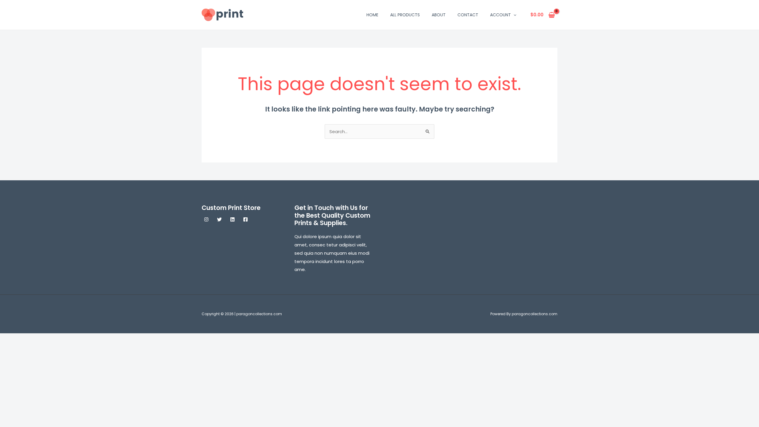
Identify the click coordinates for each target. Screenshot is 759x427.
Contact (467, 15)
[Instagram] (206, 219)
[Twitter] (219, 219)
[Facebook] (245, 219)
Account (500, 15)
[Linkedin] (232, 219)
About (439, 15)
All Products (405, 15)
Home (372, 15)
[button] (513, 15)
